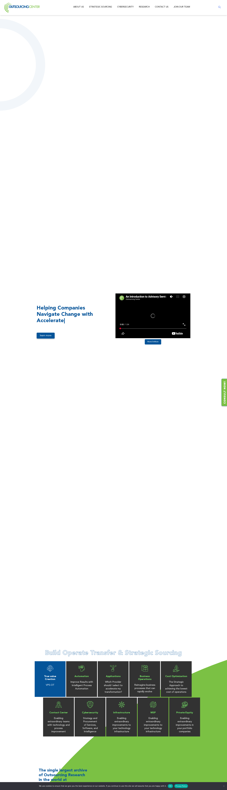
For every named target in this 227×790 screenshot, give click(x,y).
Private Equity (184, 712)
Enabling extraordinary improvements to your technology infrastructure (121, 725)
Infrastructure (121, 712)
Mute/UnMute (153, 342)
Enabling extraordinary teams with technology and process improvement (58, 725)
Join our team (182, 7)
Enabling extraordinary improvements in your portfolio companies (185, 725)
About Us (78, 7)
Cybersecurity (125, 7)
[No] (223, 786)
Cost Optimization (176, 676)
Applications (113, 676)
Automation (81, 676)
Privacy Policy (181, 786)
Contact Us (161, 7)
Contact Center (58, 712)
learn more (45, 335)
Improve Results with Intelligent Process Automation (81, 685)
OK (170, 786)
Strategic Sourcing (100, 7)
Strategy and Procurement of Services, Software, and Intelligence (90, 725)
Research (144, 7)
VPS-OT (50, 685)
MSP (153, 712)
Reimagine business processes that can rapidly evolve (144, 688)
